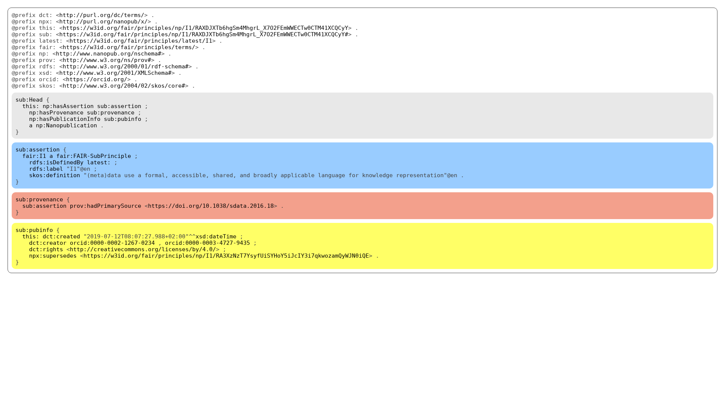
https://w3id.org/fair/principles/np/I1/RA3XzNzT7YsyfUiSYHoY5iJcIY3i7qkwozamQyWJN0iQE (226, 255)
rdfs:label (46, 168)
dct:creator (47, 243)
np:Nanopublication (66, 125)
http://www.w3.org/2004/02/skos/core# (124, 85)
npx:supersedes (53, 255)
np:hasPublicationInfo (64, 119)
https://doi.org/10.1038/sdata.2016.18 (211, 205)
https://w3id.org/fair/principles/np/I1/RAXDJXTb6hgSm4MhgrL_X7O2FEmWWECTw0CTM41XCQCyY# (203, 34)
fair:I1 (34, 156)
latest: (99, 162)
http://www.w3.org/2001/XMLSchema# (115, 73)
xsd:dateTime (216, 236)
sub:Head (29, 99)
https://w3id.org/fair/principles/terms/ (129, 47)
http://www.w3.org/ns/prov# (107, 60)
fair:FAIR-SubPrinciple (93, 156)
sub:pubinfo (122, 119)
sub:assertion (119, 106)
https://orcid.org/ (96, 79)
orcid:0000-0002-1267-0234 (112, 243)
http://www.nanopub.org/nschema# (108, 53)
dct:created (61, 236)
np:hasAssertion (68, 106)
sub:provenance (110, 112)
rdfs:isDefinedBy (56, 162)
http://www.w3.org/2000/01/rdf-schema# (125, 66)
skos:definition (54, 175)
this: (30, 106)
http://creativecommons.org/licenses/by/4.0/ (143, 249)
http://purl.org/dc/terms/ (101, 15)
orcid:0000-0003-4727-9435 (207, 243)
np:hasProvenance (56, 112)
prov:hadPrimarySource (105, 205)
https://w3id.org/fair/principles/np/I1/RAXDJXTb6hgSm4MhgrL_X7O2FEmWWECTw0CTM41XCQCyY (205, 28)
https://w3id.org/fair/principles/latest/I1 (140, 40)
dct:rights (46, 249)
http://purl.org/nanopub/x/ (103, 21)
